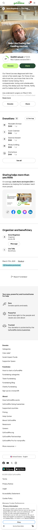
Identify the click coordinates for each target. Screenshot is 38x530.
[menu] (34, 3)
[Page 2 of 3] (19, 49)
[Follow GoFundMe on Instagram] (16, 463)
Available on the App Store (20, 469)
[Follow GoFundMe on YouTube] (8, 463)
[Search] (4, 3)
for (17, 8)
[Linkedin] (30, 212)
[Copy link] (8, 212)
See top (31, 118)
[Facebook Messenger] (25, 212)
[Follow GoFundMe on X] (12, 463)
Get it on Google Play (8, 469)
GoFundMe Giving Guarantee (19, 330)
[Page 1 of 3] (17, 49)
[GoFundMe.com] (19, 3)
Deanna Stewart (14, 138)
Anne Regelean (14, 235)
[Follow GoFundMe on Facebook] (4, 463)
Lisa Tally (11, 249)
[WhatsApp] (19, 212)
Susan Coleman (14, 131)
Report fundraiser (20, 277)
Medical (21, 261)
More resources (8, 446)
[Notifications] (29, 3)
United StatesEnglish (20, 456)
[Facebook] (13, 212)
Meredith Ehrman (15, 124)
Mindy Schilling (13, 145)
